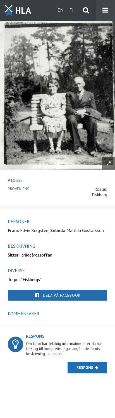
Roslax (100, 189)
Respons (84, 367)
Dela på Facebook (62, 295)
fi (71, 10)
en (60, 10)
